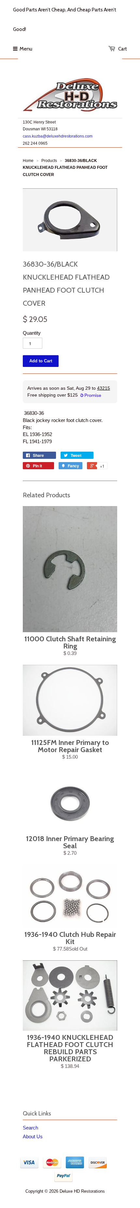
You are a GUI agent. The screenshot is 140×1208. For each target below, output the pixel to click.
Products (49, 160)
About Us (33, 1136)
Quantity (32, 333)
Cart (122, 49)
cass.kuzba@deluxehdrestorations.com (57, 136)
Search (30, 1127)
